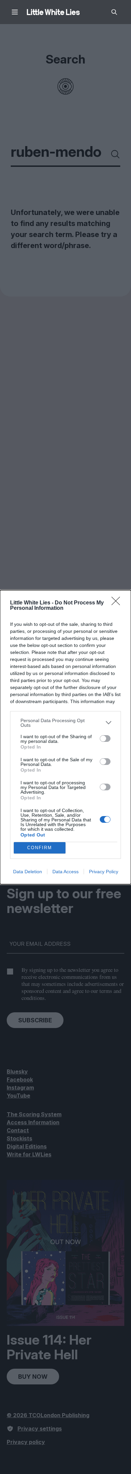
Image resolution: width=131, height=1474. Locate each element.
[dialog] (65, 737)
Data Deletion (27, 871)
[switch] (105, 738)
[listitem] (65, 722)
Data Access (65, 871)
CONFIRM (39, 847)
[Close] (118, 603)
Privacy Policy (103, 871)
